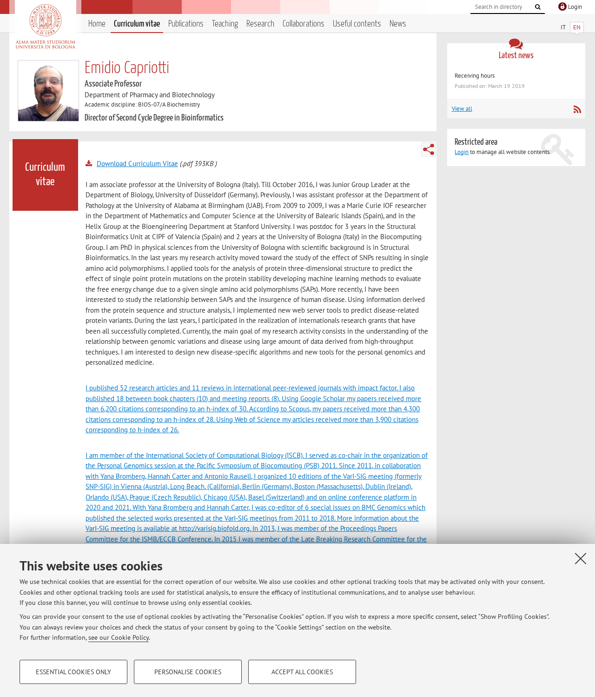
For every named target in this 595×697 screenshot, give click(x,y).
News (398, 24)
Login (462, 152)
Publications (186, 24)
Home (97, 24)
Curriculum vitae (137, 24)
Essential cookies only (73, 672)
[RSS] (577, 109)
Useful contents (357, 24)
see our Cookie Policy (118, 637)
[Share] (428, 149)
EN (577, 27)
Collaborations (303, 24)
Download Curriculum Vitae (137, 163)
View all (462, 109)
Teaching (225, 24)
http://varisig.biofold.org (214, 528)
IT (563, 27)
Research (260, 24)
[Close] (580, 558)
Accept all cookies (302, 672)
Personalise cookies (187, 672)
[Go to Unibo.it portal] (45, 26)
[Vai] (538, 7)
